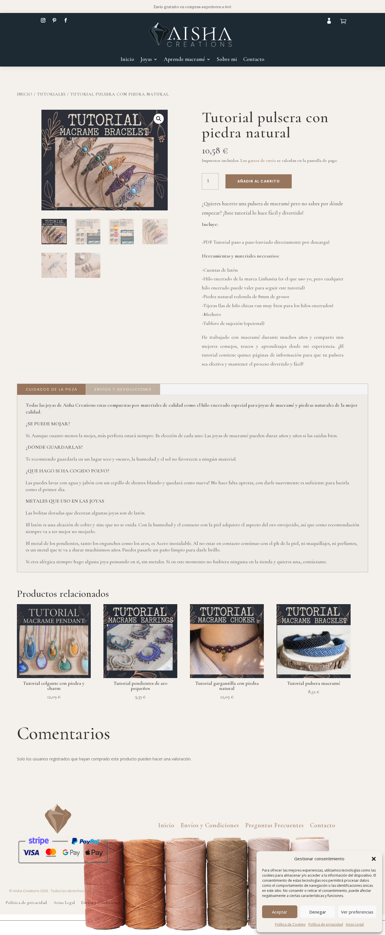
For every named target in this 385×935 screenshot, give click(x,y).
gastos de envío (262, 160)
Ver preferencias (357, 912)
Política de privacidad (325, 924)
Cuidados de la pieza (51, 389)
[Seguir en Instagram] (43, 20)
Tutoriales (51, 94)
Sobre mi (227, 60)
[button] (374, 859)
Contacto (253, 60)
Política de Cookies (290, 924)
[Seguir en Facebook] (65, 20)
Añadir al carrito (258, 181)
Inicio (127, 60)
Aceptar (279, 912)
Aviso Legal (355, 924)
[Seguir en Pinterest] (54, 20)
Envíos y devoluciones (123, 389)
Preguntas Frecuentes (274, 824)
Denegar (317, 912)
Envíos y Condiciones (210, 824)
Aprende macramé (184, 60)
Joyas (146, 60)
